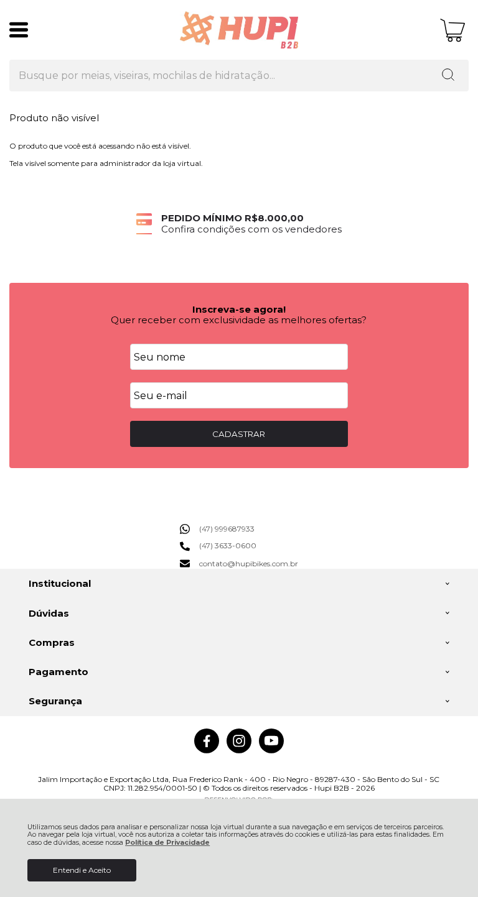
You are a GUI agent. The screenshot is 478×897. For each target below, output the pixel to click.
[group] (238, 223)
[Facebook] (206, 750)
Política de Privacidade (167, 843)
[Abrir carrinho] (453, 30)
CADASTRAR (238, 434)
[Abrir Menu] (18, 30)
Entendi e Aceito (82, 870)
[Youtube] (271, 750)
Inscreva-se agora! (239, 309)
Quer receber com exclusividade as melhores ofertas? (239, 320)
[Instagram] (239, 750)
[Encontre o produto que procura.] (448, 76)
